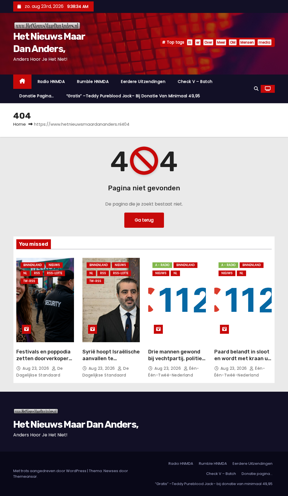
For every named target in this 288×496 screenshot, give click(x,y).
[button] (256, 88)
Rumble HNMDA (93, 81)
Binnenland (32, 265)
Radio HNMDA (51, 81)
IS (189, 42)
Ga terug (144, 220)
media (264, 42)
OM (232, 42)
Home (19, 124)
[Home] (22, 82)
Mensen (247, 42)
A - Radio (162, 265)
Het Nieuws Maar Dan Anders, (75, 424)
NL (25, 273)
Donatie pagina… (36, 96)
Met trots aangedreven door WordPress (50, 471)
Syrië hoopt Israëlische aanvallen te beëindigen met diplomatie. (111, 362)
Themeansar (25, 476)
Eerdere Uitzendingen (143, 81)
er (197, 42)
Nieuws (54, 265)
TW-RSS (29, 281)
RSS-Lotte (54, 273)
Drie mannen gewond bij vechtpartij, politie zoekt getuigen (175, 358)
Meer (221, 42)
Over (208, 42)
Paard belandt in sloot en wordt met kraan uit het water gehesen (243, 358)
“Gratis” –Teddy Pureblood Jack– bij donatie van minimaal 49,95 (133, 96)
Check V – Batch (195, 81)
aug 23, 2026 (36, 368)
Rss (37, 273)
